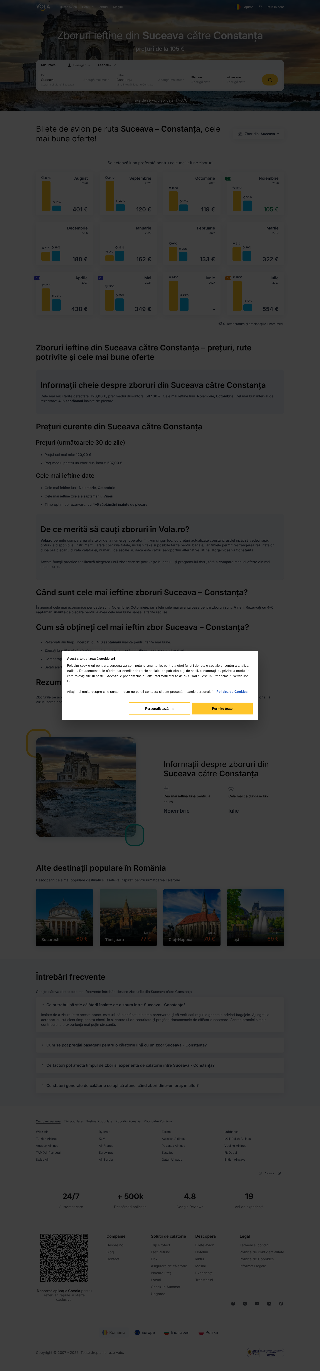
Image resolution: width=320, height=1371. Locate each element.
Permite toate (222, 708)
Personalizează (156, 708)
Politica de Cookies (232, 691)
